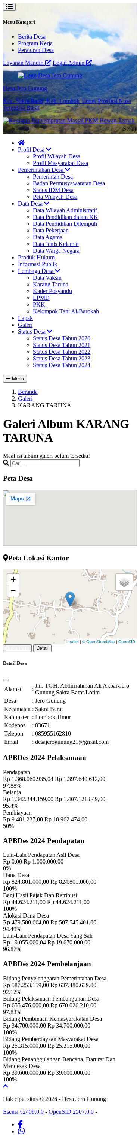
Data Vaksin (47, 277)
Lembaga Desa (36, 271)
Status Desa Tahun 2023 (61, 358)
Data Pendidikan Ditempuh (65, 223)
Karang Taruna (50, 284)
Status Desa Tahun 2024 (61, 365)
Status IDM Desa (53, 190)
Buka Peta (17, 648)
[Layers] (124, 582)
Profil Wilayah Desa (56, 156)
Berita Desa (32, 36)
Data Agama (47, 237)
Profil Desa (32, 149)
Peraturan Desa (36, 50)
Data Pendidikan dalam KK (65, 217)
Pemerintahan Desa (41, 170)
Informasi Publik (37, 264)
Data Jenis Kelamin (56, 244)
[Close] (6, 680)
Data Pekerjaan (51, 230)
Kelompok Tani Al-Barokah (66, 311)
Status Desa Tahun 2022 (61, 352)
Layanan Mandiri (24, 63)
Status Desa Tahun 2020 (61, 338)
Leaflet (72, 641)
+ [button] (13, 579)
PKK (39, 304)
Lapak (25, 318)
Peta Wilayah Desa (55, 197)
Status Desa (32, 331)
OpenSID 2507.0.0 (71, 1111)
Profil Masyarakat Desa (60, 163)
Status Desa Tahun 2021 (61, 345)
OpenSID (126, 641)
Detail (42, 648)
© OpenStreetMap (98, 641)
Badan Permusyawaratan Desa (69, 183)
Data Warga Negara (56, 250)
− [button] (13, 591)
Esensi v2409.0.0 (23, 1111)
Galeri (25, 325)
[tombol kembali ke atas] (5, 1086)
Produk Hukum (36, 257)
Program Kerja (35, 43)
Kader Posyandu (52, 291)
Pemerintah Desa (53, 176)
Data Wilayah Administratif (65, 210)
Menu (17, 378)
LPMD (41, 298)
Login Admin (69, 63)
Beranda (28, 392)
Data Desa (31, 203)
